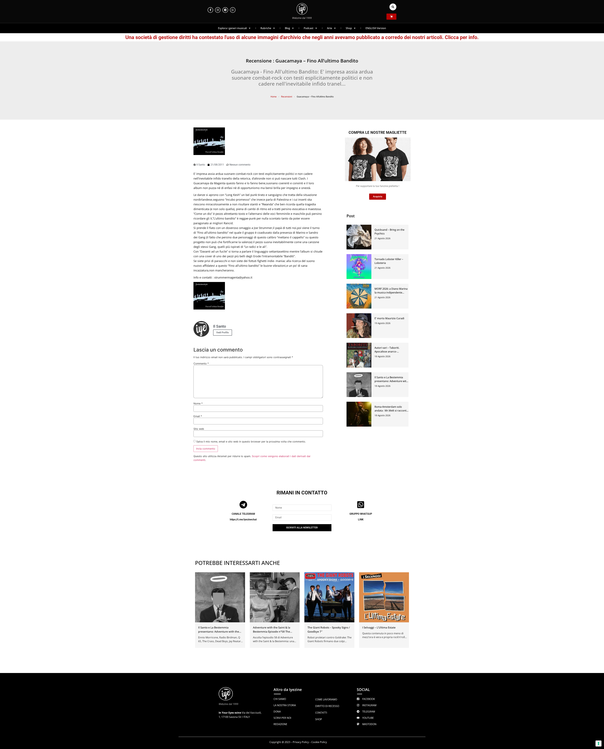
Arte (329, 28)
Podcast (308, 28)
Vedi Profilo (222, 332)
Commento (201, 363)
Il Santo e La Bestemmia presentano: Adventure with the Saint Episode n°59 (391, 381)
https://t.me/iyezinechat (243, 519)
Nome (198, 403)
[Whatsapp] (232, 10)
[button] (392, 6)
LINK (361, 519)
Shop (349, 28)
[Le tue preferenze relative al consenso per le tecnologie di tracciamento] (598, 743)
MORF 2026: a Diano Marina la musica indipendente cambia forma (391, 292)
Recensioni (286, 96)
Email (197, 416)
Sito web (198, 429)
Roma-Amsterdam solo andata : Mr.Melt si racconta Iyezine (391, 410)
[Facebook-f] (210, 10)
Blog (287, 28)
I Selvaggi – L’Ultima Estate (379, 627)
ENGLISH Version (376, 28)
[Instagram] (218, 10)
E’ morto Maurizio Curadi (389, 318)
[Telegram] (225, 10)
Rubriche (265, 28)
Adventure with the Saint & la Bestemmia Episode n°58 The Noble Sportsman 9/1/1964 (271, 631)
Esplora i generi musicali (232, 28)
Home (274, 96)
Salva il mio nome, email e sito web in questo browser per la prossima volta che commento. (251, 441)
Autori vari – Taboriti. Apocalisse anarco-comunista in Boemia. (387, 351)
